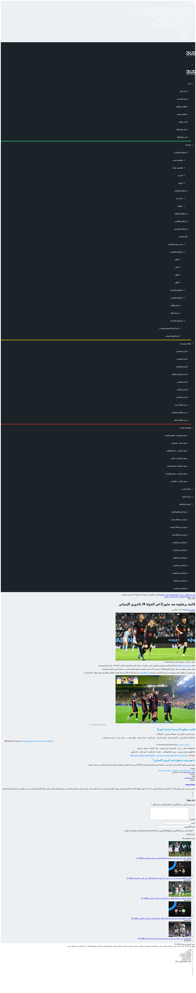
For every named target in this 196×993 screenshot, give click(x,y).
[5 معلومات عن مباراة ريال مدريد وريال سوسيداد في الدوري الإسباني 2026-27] (180, 936)
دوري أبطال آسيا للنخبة (179, 412)
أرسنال (180, 183)
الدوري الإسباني (182, 359)
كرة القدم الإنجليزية (180, 152)
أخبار (189, 83)
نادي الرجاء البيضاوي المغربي (169, 328)
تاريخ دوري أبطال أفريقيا (179, 527)
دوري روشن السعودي (175, 244)
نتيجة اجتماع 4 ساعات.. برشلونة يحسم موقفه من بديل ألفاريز (170, 17)
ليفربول (180, 175)
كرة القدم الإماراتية (176, 290)
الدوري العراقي (182, 389)
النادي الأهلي (174, 305)
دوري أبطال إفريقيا (180, 420)
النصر (177, 267)
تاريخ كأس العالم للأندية (179, 512)
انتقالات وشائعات (181, 106)
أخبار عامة (183, 91)
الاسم (193, 823)
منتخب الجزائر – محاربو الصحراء (176, 473)
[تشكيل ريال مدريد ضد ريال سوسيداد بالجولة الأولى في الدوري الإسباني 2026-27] (180, 856)
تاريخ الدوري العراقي (180, 580)
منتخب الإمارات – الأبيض (179, 458)
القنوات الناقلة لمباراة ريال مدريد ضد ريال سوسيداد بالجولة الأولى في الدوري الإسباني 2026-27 (159, 9)
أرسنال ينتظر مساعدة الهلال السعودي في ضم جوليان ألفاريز (170, 25)
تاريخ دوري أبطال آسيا (179, 535)
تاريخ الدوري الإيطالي (180, 558)
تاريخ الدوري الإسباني (180, 550)
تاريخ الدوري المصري (180, 565)
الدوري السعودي (181, 366)
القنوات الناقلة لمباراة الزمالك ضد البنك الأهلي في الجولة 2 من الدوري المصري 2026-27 (162, 13)
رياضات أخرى (186, 489)
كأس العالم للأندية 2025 (183, 961)
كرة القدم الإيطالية (181, 213)
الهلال (177, 275)
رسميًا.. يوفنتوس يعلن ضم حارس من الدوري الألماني (173, 21)
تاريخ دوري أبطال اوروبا (179, 519)
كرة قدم (188, 145)
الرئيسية (192, 595)
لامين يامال (161, 770)
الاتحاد (177, 259)
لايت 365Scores (182, 137)
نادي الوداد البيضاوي (172, 336)
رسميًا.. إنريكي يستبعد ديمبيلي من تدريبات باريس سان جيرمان (170, 23)
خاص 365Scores (181, 129)
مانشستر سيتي (178, 160)
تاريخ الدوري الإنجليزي (179, 542)
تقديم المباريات (182, 99)
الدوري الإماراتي (181, 397)
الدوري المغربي (182, 382)
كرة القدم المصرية (176, 298)
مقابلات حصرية (182, 114)
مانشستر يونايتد (178, 168)
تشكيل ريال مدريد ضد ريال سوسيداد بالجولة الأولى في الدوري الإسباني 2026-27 (164, 7)
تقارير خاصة (183, 122)
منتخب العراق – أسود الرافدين (177, 466)
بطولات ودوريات (185, 343)
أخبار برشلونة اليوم (189, 596)
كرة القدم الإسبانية (181, 190)
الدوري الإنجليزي (181, 351)
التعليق (192, 819)
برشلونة (180, 206)
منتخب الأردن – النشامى (179, 481)
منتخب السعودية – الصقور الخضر (176, 435)
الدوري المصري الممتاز (179, 374)
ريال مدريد (179, 198)
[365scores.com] (190, 55)
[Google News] (190, 778)
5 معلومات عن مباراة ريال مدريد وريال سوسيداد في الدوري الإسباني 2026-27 (165, 15)
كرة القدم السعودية (176, 252)
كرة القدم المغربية (177, 320)
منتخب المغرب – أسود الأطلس (176, 450)
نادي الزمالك (174, 313)
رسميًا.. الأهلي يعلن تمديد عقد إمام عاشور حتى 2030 (173, 19)
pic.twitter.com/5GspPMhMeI (43, 741)
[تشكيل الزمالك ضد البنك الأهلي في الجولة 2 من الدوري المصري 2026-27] (180, 896)
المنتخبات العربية (185, 428)
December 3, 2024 (183, 745)
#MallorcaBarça (27, 741)
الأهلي (177, 282)
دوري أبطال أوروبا (181, 405)
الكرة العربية (183, 236)
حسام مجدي (191, 610)
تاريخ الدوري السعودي (179, 573)
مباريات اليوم (186, 496)
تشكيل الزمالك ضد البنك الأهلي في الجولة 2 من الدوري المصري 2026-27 (167, 11)
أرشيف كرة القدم (185, 504)
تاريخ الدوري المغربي (180, 588)
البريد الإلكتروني (189, 827)
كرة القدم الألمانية (181, 221)
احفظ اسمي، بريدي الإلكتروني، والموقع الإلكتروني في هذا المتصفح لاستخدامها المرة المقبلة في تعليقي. (158, 830)
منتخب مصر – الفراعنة (179, 443)
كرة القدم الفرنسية (180, 229)
